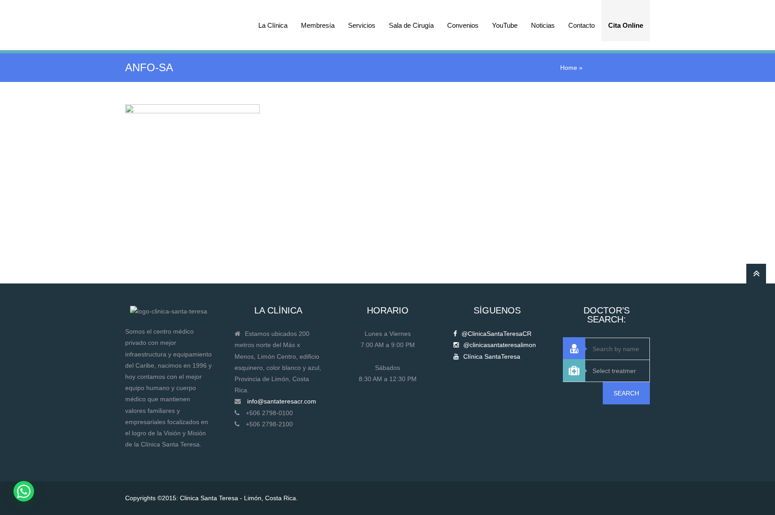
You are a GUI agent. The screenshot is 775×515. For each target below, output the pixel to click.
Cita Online (625, 25)
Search (626, 393)
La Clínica (272, 25)
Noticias (543, 25)
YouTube (505, 25)
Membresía (318, 25)
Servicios (361, 25)
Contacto (581, 25)
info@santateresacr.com (281, 401)
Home (568, 67)
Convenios (463, 25)
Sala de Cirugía (411, 25)
